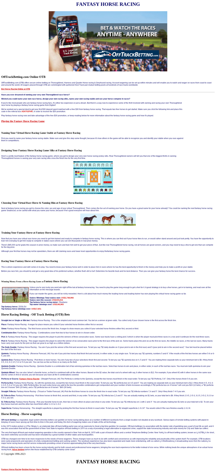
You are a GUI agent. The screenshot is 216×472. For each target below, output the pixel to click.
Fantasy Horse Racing (29, 379)
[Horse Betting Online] (108, 71)
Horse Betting (42, 469)
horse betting (18, 449)
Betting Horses (29, 469)
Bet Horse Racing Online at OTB (15, 89)
